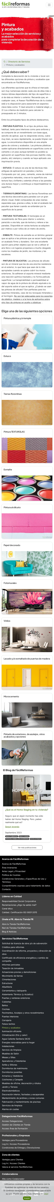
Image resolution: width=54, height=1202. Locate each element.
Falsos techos (8, 1024)
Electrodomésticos (11, 1090)
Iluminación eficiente (11, 1031)
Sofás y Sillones (9, 1064)
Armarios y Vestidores (12, 1076)
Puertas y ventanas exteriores (16, 998)
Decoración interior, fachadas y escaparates (23, 1094)
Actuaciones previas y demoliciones (19, 972)
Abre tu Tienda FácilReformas (16, 924)
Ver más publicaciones (27, 847)
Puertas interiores (10, 1016)
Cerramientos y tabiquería (14, 990)
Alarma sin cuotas (10, 1109)
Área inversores (9, 867)
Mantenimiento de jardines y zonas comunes (23, 1098)
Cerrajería (6, 1020)
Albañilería (7, 987)
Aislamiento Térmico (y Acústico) (17, 994)
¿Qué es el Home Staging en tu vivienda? (26, 809)
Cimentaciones (9, 979)
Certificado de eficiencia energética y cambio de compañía (25, 959)
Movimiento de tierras (12, 976)
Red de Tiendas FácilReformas (16, 928)
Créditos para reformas (13, 947)
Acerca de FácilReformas (14, 864)
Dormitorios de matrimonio (15, 1068)
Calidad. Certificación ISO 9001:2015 (19, 912)
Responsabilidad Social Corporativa (19, 901)
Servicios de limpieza (35, 838)
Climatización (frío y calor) (14, 1035)
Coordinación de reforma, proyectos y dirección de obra (26, 952)
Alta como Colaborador (13, 1179)
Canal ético (7, 908)
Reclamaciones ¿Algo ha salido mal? (19, 905)
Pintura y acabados (24, 836)
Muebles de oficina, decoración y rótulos (21, 1083)
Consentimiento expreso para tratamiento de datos (26, 885)
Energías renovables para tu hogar (18, 1042)
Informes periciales (11, 964)
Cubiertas (6, 1001)
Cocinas (6, 1009)
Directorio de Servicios (19, 61)
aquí (46, 1193)
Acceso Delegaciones (12, 1121)
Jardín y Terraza (9, 1087)
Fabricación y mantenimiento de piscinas (21, 1102)
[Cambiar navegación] (49, 5)
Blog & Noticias (9, 931)
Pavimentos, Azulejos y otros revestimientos (17, 838)
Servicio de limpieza (11, 1050)
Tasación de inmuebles (13, 968)
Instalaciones (8, 1046)
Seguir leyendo (12, 826)
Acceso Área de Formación (15, 1128)
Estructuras (7, 983)
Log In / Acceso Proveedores (16, 1144)
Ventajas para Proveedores (15, 1140)
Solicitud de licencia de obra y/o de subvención (24, 943)
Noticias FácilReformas (11, 836)
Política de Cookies (11, 875)
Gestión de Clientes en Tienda (16, 1124)
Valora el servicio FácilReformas (17, 1167)
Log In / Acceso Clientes (13, 1163)
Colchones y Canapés (12, 1079)
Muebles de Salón (10, 1053)
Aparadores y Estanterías (14, 1061)
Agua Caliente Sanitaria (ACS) (16, 1039)
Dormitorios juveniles (12, 1072)
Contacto (6, 889)
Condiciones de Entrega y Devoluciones (21, 1147)
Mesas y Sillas (8, 1057)
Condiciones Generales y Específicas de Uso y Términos (24, 880)
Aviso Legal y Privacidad (13, 871)
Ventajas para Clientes (12, 1159)
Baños (5, 1005)
